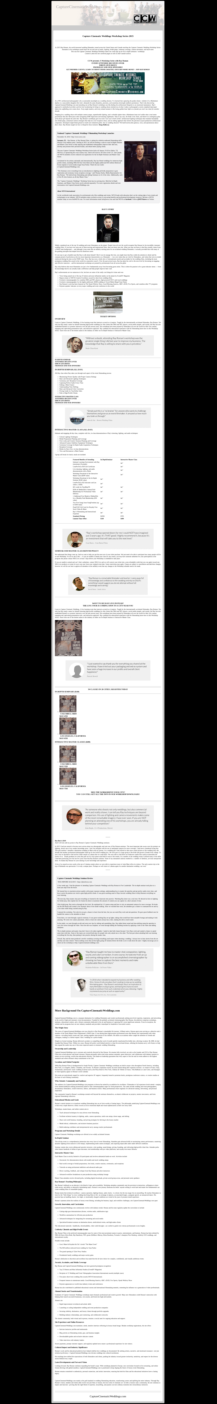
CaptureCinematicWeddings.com (83, 7)
